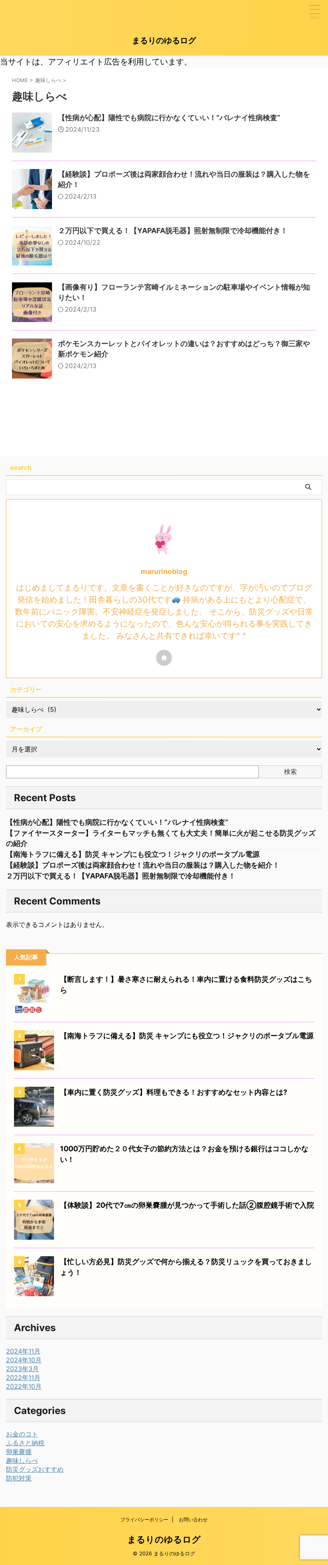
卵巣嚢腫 (19, 1452)
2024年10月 (24, 1360)
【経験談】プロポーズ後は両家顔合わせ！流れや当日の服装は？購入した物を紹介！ (143, 865)
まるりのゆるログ (164, 40)
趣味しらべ (22, 1460)
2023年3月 (22, 1369)
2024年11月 (23, 1351)
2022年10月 (24, 1386)
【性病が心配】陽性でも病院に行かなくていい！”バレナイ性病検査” (169, 117)
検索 (290, 771)
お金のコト (22, 1434)
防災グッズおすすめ (35, 1469)
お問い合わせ (193, 1520)
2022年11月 (23, 1378)
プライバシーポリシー (144, 1520)
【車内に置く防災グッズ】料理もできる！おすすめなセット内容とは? (173, 1092)
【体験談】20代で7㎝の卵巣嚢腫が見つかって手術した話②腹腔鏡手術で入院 (187, 1205)
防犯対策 (19, 1478)
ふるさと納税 (25, 1443)
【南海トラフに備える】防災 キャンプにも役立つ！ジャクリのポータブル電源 (133, 854)
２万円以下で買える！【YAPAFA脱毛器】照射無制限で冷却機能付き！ (173, 230)
